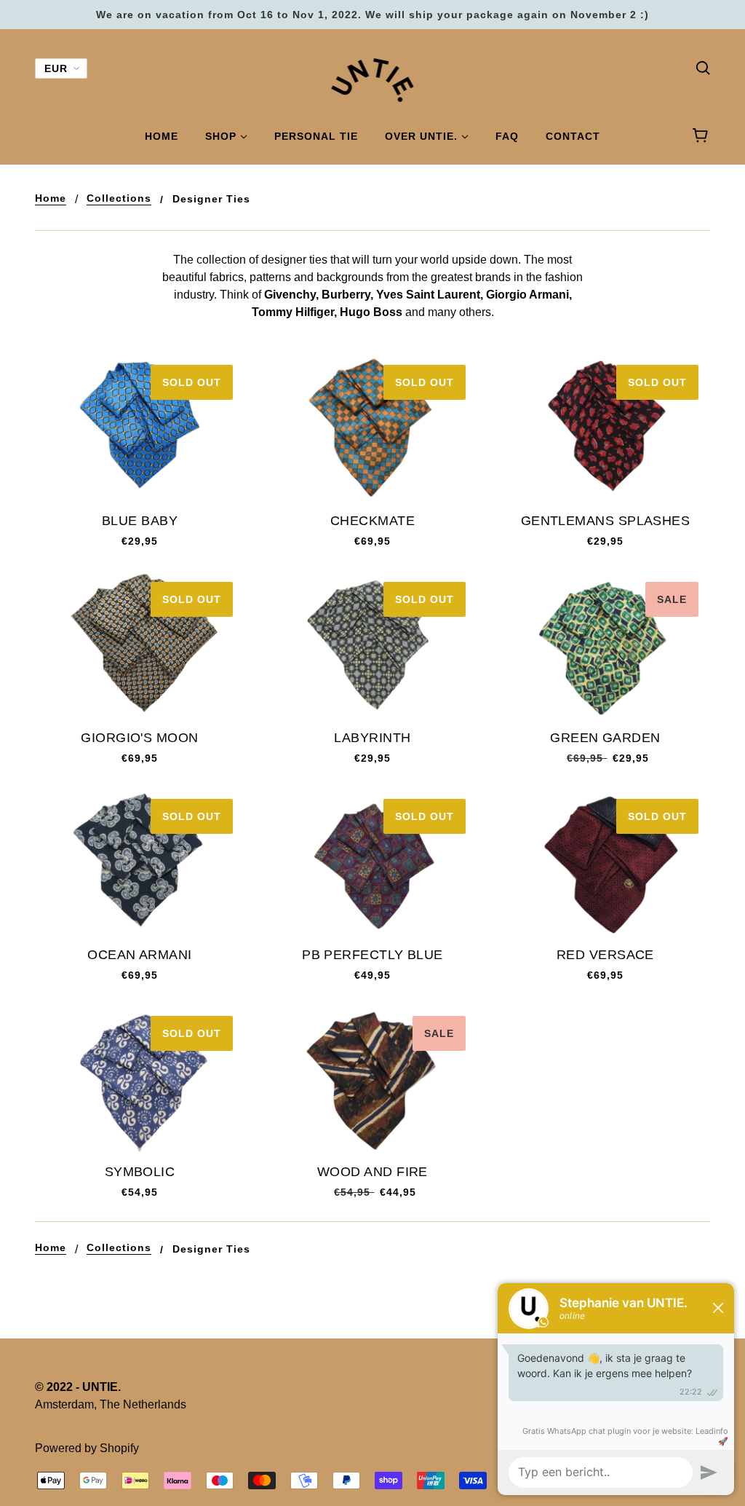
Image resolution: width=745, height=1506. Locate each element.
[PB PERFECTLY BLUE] (372, 862)
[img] (703, 67)
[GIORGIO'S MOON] (139, 645)
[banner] (373, 79)
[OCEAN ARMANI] (139, 862)
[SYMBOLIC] (139, 1079)
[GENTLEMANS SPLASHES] (605, 428)
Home (50, 198)
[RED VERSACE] (605, 862)
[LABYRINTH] (372, 645)
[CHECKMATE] (372, 428)
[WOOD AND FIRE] (372, 1079)
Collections (119, 198)
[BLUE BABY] (139, 428)
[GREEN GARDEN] (605, 645)
